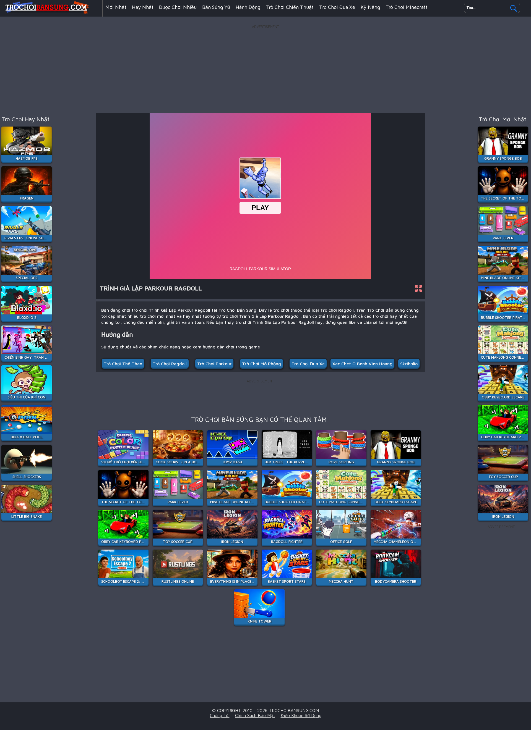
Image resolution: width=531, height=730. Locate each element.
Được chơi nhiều (178, 7)
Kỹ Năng (370, 7)
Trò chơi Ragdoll (170, 363)
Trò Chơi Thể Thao (123, 363)
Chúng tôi (220, 715)
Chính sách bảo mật (255, 715)
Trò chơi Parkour (214, 363)
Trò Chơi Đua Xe (337, 7)
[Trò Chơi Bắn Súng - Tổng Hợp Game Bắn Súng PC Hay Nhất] (51, 12)
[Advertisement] (265, 68)
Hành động (248, 7)
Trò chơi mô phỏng (261, 363)
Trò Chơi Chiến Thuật (290, 7)
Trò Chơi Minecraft (407, 7)
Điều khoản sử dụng (301, 715)
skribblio (409, 363)
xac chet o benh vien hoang (362, 363)
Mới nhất (115, 7)
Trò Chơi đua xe (308, 363)
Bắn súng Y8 (216, 7)
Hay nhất (142, 7)
